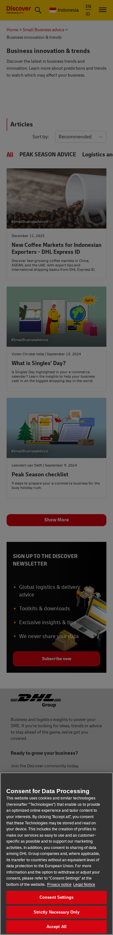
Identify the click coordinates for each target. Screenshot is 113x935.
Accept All (56, 926)
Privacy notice (59, 884)
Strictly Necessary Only (57, 912)
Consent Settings (56, 897)
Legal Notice (84, 884)
